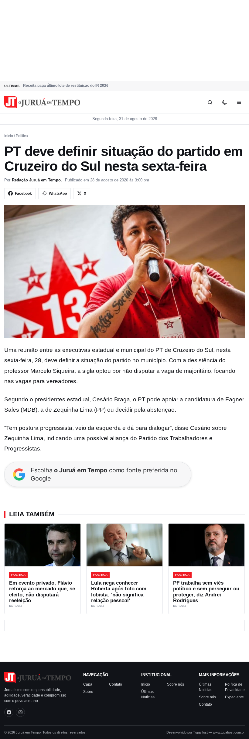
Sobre (88, 692)
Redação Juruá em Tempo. (37, 180)
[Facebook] (8, 712)
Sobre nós (175, 684)
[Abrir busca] (210, 102)
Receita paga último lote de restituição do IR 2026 (65, 85)
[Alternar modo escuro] (224, 102)
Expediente (234, 697)
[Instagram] (20, 712)
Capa (87, 684)
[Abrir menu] (239, 102)
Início (8, 136)
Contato (115, 684)
